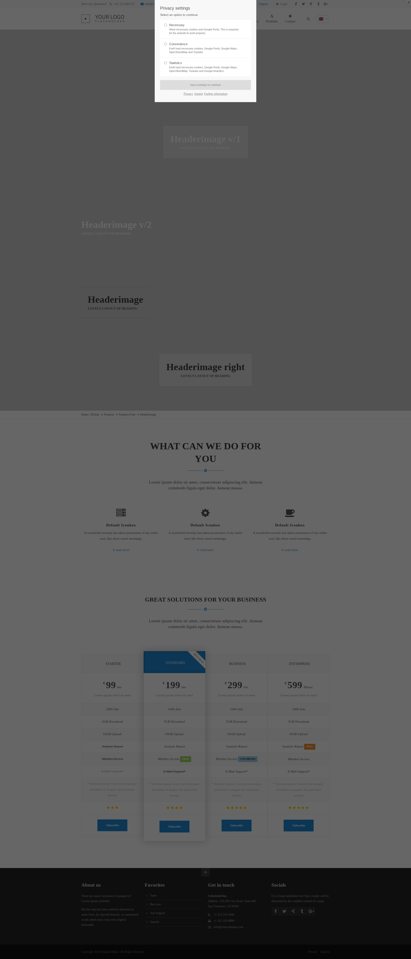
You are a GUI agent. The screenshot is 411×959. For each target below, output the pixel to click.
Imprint (198, 93)
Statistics (203, 67)
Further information (216, 93)
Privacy (188, 93)
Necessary (203, 29)
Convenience (203, 48)
